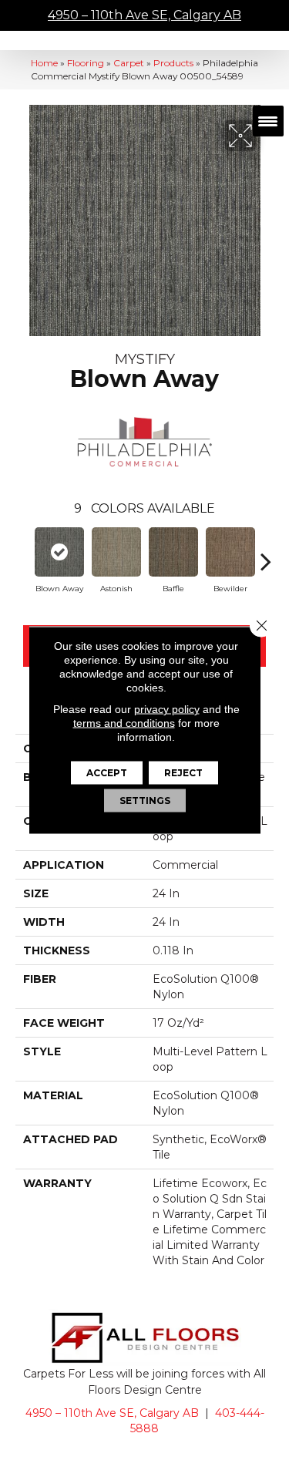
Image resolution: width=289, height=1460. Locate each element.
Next (265, 553)
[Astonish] (116, 551)
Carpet (128, 63)
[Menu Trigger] (268, 121)
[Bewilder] (230, 551)
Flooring (85, 63)
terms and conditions (124, 723)
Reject (183, 773)
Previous (23, 553)
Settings (144, 800)
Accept (106, 773)
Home (44, 63)
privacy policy (167, 709)
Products (173, 63)
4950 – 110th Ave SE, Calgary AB (144, 15)
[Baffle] (173, 551)
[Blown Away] (59, 551)
